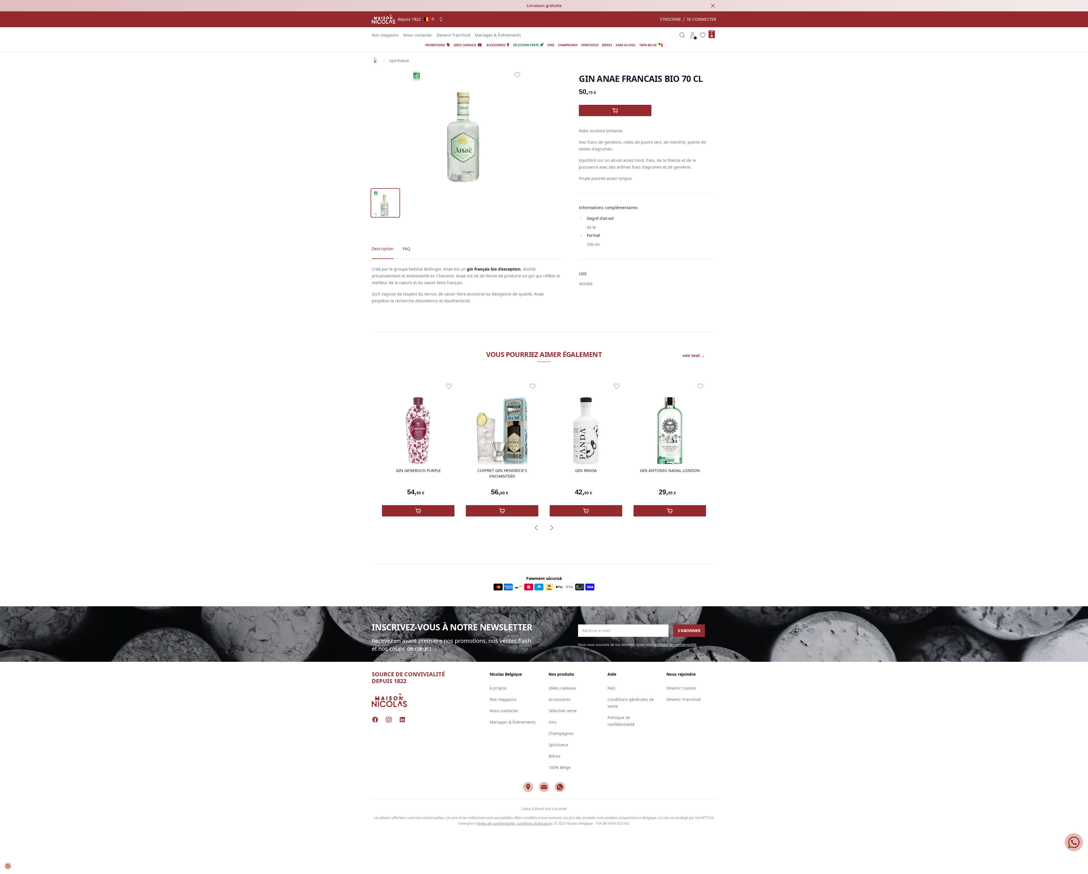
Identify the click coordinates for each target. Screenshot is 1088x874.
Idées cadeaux (562, 688)
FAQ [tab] (406, 248)
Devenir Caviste (681, 688)
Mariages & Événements (498, 35)
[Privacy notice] (8, 866)
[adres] (528, 787)
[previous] (536, 528)
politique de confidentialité (675, 644)
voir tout (694, 355)
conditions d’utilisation (534, 823)
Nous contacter (417, 35)
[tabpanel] (466, 125)
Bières (554, 756)
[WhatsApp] (560, 787)
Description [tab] (383, 248)
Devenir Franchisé (683, 699)
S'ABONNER (689, 630)
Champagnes (561, 733)
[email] (544, 787)
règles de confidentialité (496, 823)
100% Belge (560, 767)
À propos (498, 688)
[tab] (385, 202)
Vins (552, 722)
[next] (552, 528)
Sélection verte (563, 710)
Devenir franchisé (453, 35)
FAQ (611, 688)
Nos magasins (385, 35)
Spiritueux (399, 60)
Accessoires (560, 699)
